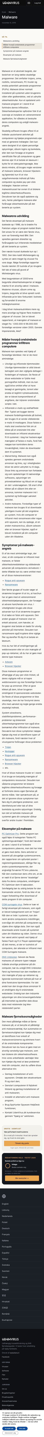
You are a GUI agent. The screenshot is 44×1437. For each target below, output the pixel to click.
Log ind (37, 3)
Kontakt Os (6, 1409)
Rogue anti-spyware (15, 580)
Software (5, 1371)
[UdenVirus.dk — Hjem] (11, 3)
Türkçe (5, 1259)
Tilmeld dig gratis (22, 1143)
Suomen (5, 1271)
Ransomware (11, 584)
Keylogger (10, 751)
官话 (4, 1295)
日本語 (5, 1307)
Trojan (8, 747)
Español (5, 1253)
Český (5, 1283)
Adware (9, 662)
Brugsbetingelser (8, 1393)
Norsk (4, 1277)
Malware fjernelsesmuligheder (15, 59)
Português (6, 1246)
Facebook (5, 1357)
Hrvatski (6, 1301)
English (5, 1204)
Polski (4, 1222)
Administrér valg (10, 1433)
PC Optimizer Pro (10, 834)
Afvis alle (22, 1429)
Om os (4, 1389)
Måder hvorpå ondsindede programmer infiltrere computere (19, 46)
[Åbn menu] (29, 3)
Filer (3, 1375)
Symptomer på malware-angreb (16, 51)
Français (6, 1234)
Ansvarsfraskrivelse (9, 1401)
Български (7, 1320)
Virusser (5, 1366)
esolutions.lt (14, 1353)
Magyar (5, 1289)
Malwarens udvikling (11, 41)
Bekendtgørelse (8, 1405)
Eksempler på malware (12, 55)
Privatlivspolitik (7, 1397)
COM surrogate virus (12, 904)
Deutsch (6, 1228)
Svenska (6, 1265)
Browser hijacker (13, 666)
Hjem (4, 12)
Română (5, 1314)
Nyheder (5, 1379)
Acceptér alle (9, 1429)
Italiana (5, 1240)
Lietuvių (5, 1210)
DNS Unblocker (9, 957)
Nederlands (7, 1216)
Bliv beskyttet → (22, 1178)
